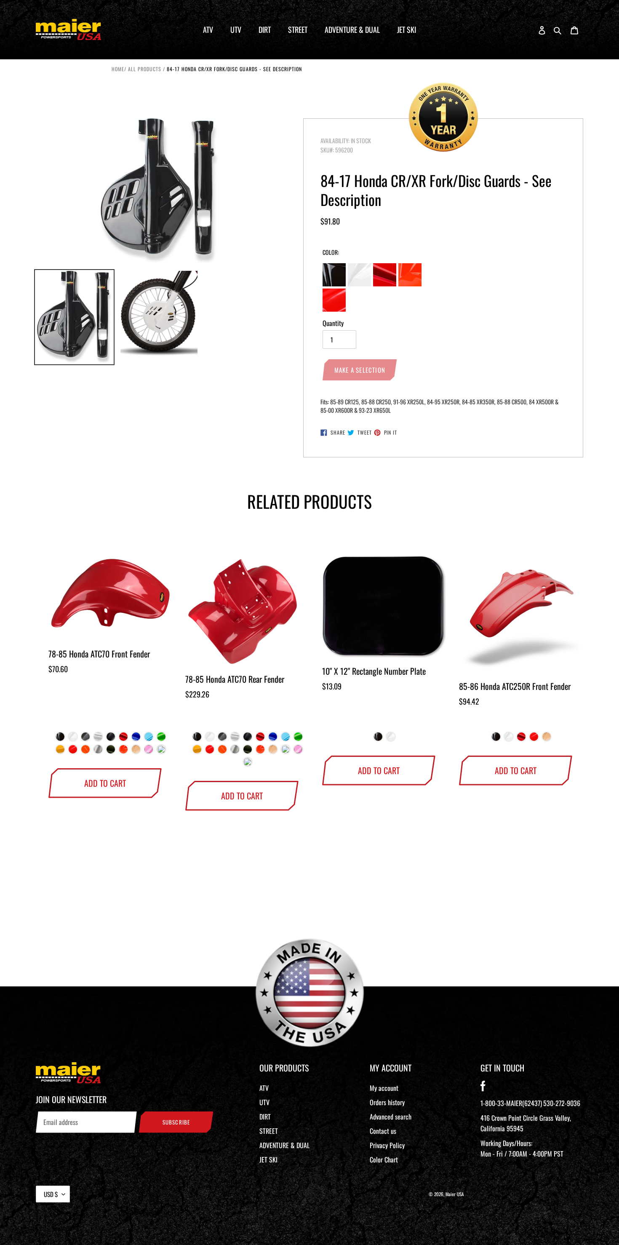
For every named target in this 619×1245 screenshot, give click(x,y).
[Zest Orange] (85, 751)
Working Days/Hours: (521, 1148)
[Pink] (148, 751)
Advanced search (390, 1116)
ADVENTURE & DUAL (284, 1145)
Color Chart (384, 1159)
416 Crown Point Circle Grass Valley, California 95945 (525, 1123)
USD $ (51, 1194)
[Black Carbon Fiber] (85, 738)
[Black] (60, 738)
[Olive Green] (110, 751)
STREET (268, 1131)
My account (384, 1088)
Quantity (333, 323)
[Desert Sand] (136, 751)
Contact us (383, 1131)
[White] (73, 738)
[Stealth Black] (110, 738)
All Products (144, 68)
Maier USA (455, 1194)
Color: (331, 252)
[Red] (123, 738)
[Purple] (161, 751)
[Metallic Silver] (98, 751)
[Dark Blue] (136, 738)
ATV (264, 1088)
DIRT (265, 1116)
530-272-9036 (561, 1103)
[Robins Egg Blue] (285, 751)
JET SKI (268, 1159)
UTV (264, 1102)
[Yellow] (60, 751)
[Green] (161, 738)
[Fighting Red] (73, 751)
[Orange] (123, 751)
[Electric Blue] (148, 738)
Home (118, 68)
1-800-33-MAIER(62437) (511, 1103)
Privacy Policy (387, 1145)
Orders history (387, 1102)
